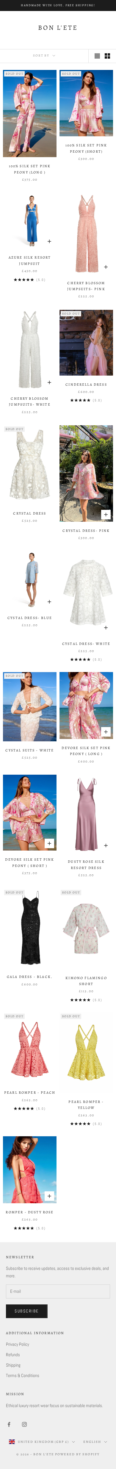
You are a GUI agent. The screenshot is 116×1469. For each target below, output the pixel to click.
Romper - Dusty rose (30, 1212)
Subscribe (27, 1311)
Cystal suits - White (29, 750)
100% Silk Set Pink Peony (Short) (86, 148)
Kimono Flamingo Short (86, 981)
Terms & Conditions (22, 1375)
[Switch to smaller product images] (107, 56)
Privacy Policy (17, 1344)
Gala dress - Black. (30, 976)
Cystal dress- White (86, 643)
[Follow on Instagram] (24, 1424)
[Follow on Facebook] (9, 1424)
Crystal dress (29, 513)
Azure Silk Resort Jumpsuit (30, 260)
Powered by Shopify (77, 1454)
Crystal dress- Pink (86, 530)
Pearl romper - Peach (29, 1092)
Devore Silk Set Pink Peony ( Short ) (29, 862)
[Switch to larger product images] (97, 56)
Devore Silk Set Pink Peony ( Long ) (86, 751)
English (92, 1442)
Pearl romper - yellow (86, 1104)
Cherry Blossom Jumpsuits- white (30, 401)
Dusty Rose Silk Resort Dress (86, 864)
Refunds (13, 1354)
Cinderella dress (86, 384)
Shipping (13, 1365)
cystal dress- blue (29, 617)
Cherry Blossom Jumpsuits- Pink (86, 286)
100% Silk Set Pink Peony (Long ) (30, 169)
